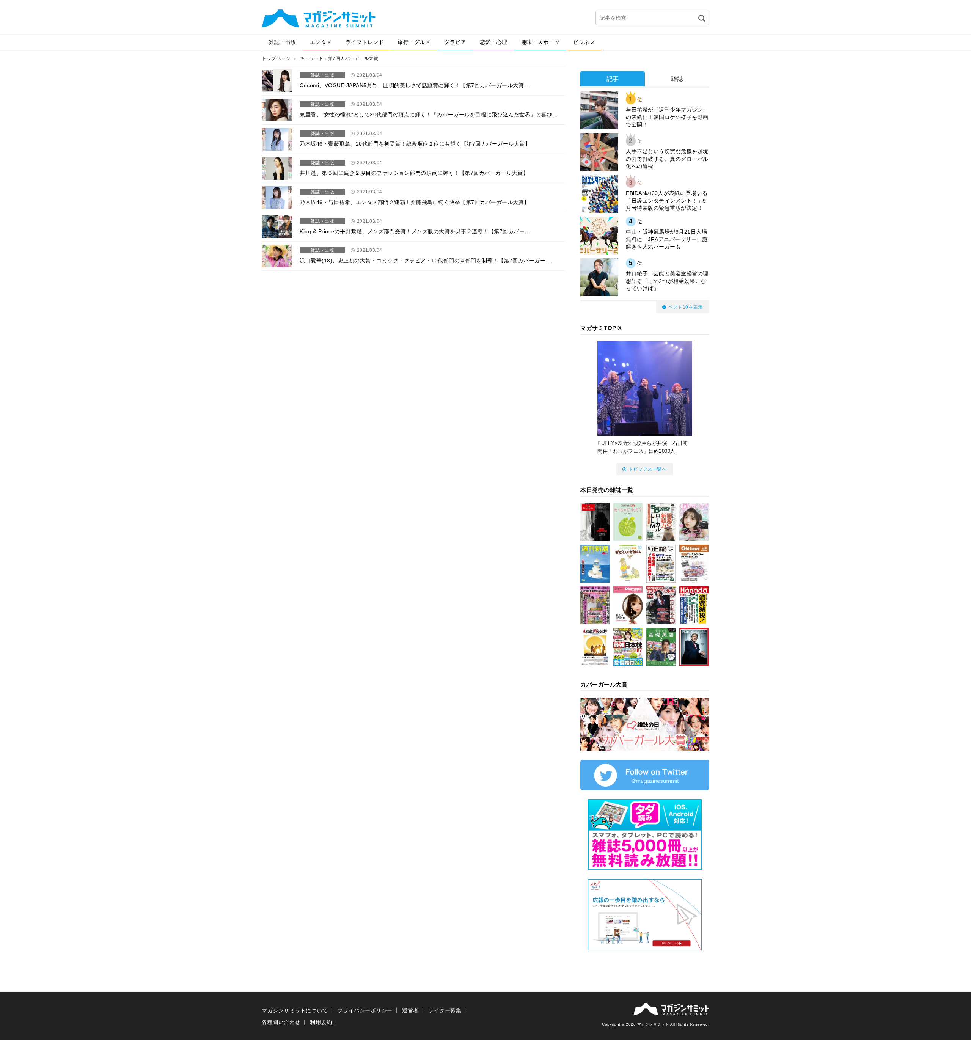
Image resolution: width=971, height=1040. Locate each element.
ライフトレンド (365, 42)
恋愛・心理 (493, 42)
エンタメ (321, 42)
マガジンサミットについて (295, 1010)
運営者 (410, 1010)
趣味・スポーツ (540, 42)
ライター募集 (444, 1010)
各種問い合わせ (281, 1022)
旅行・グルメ (414, 42)
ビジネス (584, 42)
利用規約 (321, 1022)
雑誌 (677, 78)
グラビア (455, 42)
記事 (612, 78)
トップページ (276, 58)
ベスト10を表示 (685, 307)
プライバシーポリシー (365, 1010)
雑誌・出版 (282, 42)
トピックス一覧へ (647, 469)
